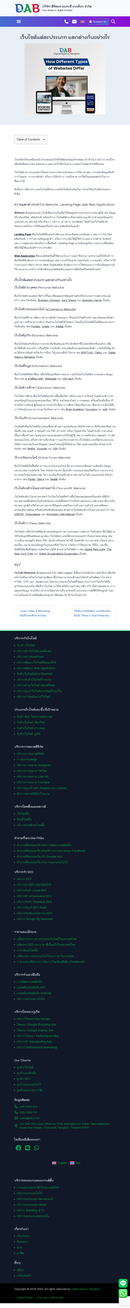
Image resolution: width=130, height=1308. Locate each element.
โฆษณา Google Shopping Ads (36, 1024)
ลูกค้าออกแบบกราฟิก (30, 1090)
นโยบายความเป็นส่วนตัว (50, 1297)
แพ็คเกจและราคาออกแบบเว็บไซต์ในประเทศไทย (47, 939)
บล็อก (20, 1270)
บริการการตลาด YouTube (33, 782)
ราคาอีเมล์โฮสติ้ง (27, 950)
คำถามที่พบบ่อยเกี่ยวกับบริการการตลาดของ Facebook (51, 850)
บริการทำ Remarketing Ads (34, 1041)
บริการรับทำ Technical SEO (34, 901)
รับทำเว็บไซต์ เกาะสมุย (31, 728)
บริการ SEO (24, 879)
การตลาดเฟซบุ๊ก (27, 759)
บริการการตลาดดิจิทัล (30, 753)
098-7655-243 (28, 1106)
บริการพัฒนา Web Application (36, 668)
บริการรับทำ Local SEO (31, 890)
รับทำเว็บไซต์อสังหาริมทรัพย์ (34, 673)
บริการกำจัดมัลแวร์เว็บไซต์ (33, 696)
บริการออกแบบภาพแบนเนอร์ (35, 1199)
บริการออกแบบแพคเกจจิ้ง (33, 1216)
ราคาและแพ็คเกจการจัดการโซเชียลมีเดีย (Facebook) (51, 961)
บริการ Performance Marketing (37, 1047)
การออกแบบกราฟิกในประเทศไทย (38, 1187)
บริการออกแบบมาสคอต (31, 1204)
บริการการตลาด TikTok (32, 770)
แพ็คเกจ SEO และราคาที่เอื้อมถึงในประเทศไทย (46, 944)
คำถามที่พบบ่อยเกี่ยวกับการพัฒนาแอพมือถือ (44, 845)
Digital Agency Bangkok (85, 1289)
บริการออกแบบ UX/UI (31, 998)
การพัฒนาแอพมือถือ (29, 981)
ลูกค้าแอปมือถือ (26, 1073)
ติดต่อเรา (22, 1241)
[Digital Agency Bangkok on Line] (27, 1148)
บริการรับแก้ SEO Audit (31, 907)
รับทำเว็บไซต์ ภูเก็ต (28, 733)
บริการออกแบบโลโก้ (29, 1193)
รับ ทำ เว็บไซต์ (26, 645)
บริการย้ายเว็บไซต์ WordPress (36, 685)
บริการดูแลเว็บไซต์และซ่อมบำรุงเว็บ (39, 691)
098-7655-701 (28, 1112)
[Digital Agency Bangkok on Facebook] (18, 1148)
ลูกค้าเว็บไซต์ (25, 1067)
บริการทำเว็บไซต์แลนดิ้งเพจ (34, 651)
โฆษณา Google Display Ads (35, 1030)
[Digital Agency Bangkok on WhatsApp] (36, 1148)
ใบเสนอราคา (100, 21)
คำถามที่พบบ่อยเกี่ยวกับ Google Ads (39, 856)
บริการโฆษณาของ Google (33, 1018)
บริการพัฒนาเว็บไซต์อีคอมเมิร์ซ (36, 662)
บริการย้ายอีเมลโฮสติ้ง (31, 825)
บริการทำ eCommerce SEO (34, 896)
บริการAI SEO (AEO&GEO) (34, 884)
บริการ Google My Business (35, 919)
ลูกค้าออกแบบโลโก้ (29, 1084)
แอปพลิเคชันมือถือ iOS (31, 987)
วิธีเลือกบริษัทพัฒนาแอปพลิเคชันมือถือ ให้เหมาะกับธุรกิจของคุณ (92, 613)
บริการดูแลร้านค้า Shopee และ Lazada (42, 788)
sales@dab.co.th (29, 1118)
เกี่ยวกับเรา (23, 1236)
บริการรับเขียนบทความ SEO (34, 913)
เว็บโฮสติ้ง (23, 813)
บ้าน (19, 1247)
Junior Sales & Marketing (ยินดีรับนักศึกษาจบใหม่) (35, 613)
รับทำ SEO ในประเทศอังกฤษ (34, 716)
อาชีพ (20, 1253)
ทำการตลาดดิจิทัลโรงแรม (33, 793)
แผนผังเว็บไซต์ (25, 1297)
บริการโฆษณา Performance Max (38, 1036)
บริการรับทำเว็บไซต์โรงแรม (34, 679)
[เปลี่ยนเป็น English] (82, 21)
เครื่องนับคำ (24, 1275)
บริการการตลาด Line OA (32, 776)
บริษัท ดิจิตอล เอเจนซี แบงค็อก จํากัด (67, 6)
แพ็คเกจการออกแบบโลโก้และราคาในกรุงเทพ (45, 956)
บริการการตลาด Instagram (34, 765)
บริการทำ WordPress (30, 656)
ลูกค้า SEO (23, 1078)
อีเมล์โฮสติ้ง (24, 819)
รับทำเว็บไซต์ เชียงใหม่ (31, 722)
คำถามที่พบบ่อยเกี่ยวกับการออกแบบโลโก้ (42, 862)
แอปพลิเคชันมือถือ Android (34, 993)
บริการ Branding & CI (30, 1210)
